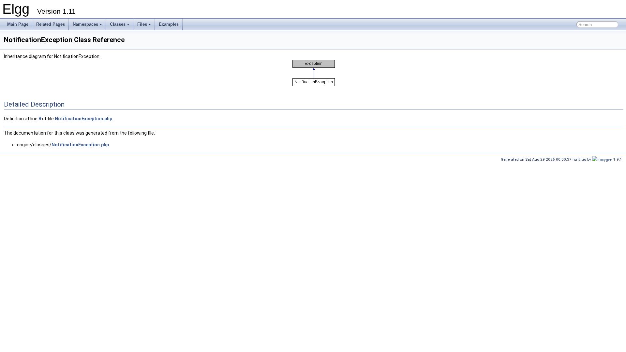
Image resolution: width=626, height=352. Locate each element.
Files (142, 24)
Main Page (17, 24)
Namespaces (85, 24)
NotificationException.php (83, 118)
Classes (118, 24)
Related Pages (50, 24)
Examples (169, 24)
